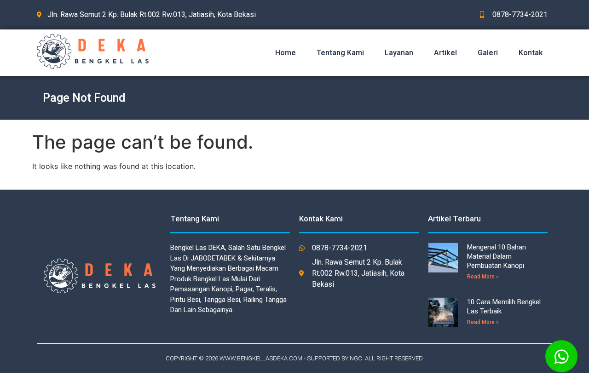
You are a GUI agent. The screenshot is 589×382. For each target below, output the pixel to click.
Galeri (488, 52)
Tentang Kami (340, 52)
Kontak (531, 52)
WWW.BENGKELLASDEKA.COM (260, 358)
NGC (356, 358)
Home (285, 52)
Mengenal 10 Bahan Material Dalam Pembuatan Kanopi (496, 256)
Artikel (445, 52)
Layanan (399, 52)
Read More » (483, 276)
